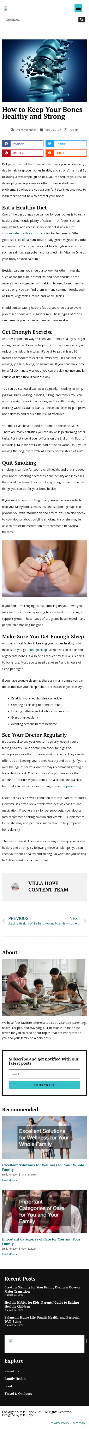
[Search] (81, 19)
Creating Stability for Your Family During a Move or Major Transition (43, 1289)
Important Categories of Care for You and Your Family (41, 1241)
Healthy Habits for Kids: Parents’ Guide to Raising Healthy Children (42, 1304)
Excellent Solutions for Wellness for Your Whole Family (43, 1167)
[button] (78, 8)
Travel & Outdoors (18, 1393)
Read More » (9, 1180)
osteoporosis (67, 786)
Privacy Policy (59, 1423)
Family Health (15, 1378)
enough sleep (38, 650)
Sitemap (79, 1423)
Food (8, 1386)
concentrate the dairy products (23, 233)
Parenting (12, 1371)
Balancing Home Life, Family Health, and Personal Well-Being (42, 1319)
